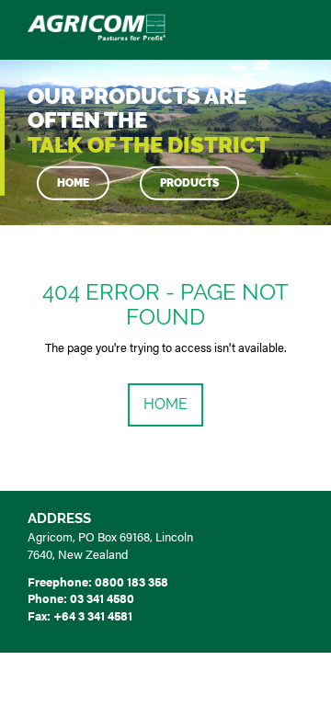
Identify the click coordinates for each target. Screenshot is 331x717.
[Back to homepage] (97, 27)
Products (189, 182)
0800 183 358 (131, 581)
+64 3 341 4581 (92, 615)
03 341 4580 (102, 598)
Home (73, 182)
